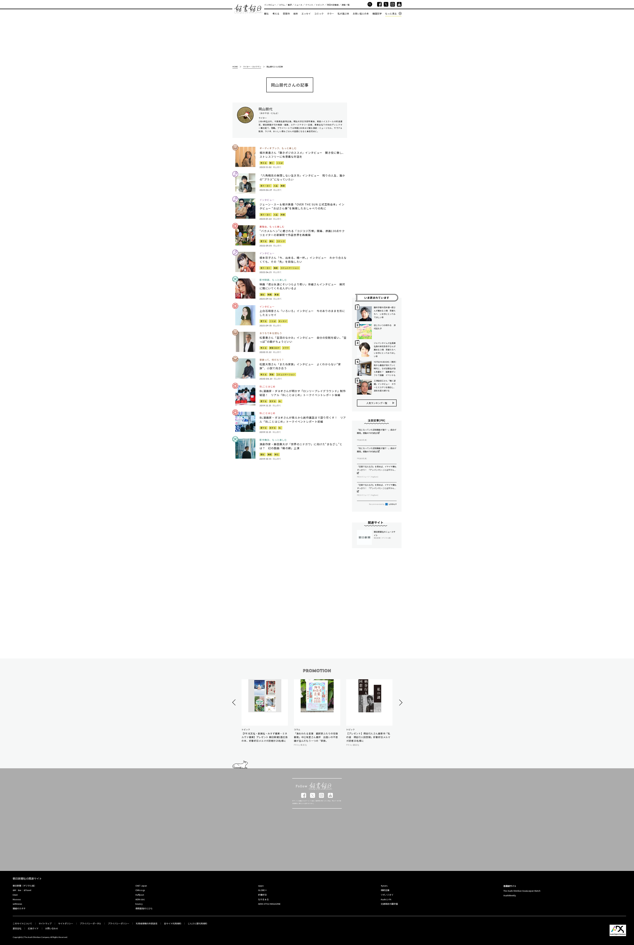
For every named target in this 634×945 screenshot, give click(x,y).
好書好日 (248, 9)
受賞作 (286, 13)
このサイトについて (22, 923)
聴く (272, 163)
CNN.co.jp (140, 890)
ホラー (330, 13)
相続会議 (385, 890)
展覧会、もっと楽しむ (272, 226)
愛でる (264, 241)
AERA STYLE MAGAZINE (269, 903)
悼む (277, 454)
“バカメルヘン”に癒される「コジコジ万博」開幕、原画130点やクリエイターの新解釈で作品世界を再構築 (302, 233)
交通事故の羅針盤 (389, 903)
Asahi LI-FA (386, 899)
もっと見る (391, 13)
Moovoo (17, 899)
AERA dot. (140, 899)
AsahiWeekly (509, 895)
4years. (384, 885)
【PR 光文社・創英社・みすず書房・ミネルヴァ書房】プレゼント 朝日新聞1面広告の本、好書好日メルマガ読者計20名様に (265, 737)
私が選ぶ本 (343, 13)
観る (266, 13)
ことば (280, 163)
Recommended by (377, 504)
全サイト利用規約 (172, 923)
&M (14, 890)
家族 (272, 374)
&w (19, 890)
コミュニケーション (290, 268)
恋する (273, 401)
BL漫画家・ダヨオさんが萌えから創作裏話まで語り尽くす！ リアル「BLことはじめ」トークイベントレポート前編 (303, 419)
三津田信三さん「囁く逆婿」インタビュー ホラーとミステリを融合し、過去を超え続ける (385, 385)
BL (280, 401)
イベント (309, 4)
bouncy (139, 903)
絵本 (295, 13)
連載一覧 (346, 4)
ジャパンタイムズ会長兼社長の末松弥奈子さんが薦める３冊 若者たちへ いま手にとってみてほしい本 (385, 350)
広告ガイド (33, 928)
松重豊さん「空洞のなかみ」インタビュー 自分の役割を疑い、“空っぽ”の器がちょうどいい (303, 340)
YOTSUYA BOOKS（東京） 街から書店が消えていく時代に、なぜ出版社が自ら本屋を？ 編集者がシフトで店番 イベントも (385, 368)
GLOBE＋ (262, 890)
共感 (283, 214)
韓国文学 (377, 13)
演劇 (283, 185)
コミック (319, 13)
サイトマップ (45, 923)
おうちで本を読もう (271, 333)
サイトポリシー (65, 923)
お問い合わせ (51, 928)
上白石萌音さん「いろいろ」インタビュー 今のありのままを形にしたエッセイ (302, 313)
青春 (277, 294)
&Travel (27, 890)
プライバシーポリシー (118, 923)
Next (400, 702)
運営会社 (17, 928)
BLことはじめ (267, 386)
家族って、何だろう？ (272, 359)
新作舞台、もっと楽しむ (273, 439)
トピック (320, 4)
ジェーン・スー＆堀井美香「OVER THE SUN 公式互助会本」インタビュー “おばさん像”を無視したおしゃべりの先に (302, 206)
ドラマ (286, 347)
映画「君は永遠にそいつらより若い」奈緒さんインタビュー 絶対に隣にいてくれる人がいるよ (302, 286)
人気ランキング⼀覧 (376, 403)
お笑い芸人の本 (361, 13)
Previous (234, 702)
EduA (15, 894)
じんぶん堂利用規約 (197, 923)
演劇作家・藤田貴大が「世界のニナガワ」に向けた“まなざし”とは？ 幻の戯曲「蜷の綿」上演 (301, 446)
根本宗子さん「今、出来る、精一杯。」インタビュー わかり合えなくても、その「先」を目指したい (303, 260)
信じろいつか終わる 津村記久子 (385, 327)
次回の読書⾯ (333, 4)
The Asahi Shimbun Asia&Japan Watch (521, 890)
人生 (276, 185)
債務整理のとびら (144, 908)
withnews (17, 903)
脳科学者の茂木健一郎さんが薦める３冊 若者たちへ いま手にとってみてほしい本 (385, 312)
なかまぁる (263, 899)
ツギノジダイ (387, 894)
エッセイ (306, 13)
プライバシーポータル (90, 923)
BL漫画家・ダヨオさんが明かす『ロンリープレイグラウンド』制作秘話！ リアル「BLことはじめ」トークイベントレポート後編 (303, 393)
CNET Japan (141, 885)
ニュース (298, 4)
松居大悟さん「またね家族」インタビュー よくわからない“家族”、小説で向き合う (300, 366)
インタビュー (270, 4)
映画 (270, 294)
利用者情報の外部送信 (146, 923)
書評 (290, 4)
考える (275, 13)
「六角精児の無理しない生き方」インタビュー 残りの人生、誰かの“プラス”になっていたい (302, 177)
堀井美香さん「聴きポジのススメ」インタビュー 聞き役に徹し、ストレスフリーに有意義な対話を (302, 155)
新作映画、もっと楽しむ (273, 279)
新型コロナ (275, 347)
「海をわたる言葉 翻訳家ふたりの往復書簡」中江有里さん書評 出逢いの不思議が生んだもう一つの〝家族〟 (316, 737)
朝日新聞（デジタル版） (24, 885)
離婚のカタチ (19, 908)
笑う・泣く (266, 185)
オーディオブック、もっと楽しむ (278, 148)
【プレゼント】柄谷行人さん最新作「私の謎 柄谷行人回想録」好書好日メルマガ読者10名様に (368, 737)
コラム (282, 4)
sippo (261, 885)
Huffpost (139, 894)
